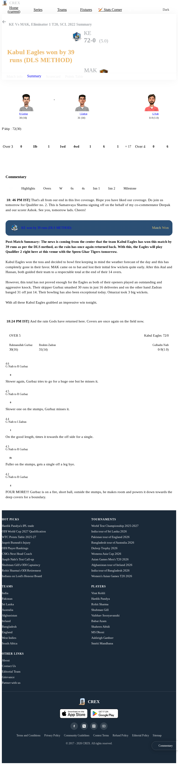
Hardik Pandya (100, 598)
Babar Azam (98, 621)
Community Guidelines (76, 735)
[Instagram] (94, 726)
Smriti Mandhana (102, 643)
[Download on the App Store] (74, 713)
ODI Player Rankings (15, 548)
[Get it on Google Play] (104, 713)
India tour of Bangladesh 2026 (110, 570)
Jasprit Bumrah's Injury (16, 542)
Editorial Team (11, 671)
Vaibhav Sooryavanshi (105, 615)
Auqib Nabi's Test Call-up (18, 559)
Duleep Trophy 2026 (104, 548)
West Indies (9, 638)
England (7, 632)
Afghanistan (9, 615)
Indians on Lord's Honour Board (22, 576)
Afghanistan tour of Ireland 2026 (111, 565)
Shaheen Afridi (100, 626)
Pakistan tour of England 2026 (110, 537)
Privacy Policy (52, 735)
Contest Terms (101, 735)
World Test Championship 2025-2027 (115, 526)
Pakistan (7, 598)
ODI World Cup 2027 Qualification (24, 531)
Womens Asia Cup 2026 (106, 553)
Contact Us (9, 666)
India (5, 593)
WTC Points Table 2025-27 (19, 537)
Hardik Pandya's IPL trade (18, 526)
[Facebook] (74, 726)
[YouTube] (104, 726)
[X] (84, 726)
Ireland (6, 621)
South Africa (9, 643)
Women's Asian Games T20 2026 (111, 576)
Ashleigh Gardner (102, 638)
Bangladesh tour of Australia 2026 (112, 542)
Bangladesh (9, 626)
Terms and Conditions (28, 735)
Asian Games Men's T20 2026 (110, 559)
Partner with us (11, 682)
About (6, 660)
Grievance (8, 677)
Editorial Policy (140, 735)
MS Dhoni (97, 632)
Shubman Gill (100, 610)
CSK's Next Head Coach (17, 553)
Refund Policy (120, 735)
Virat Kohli (98, 593)
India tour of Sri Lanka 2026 (109, 531)
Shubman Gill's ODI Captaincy (21, 565)
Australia (7, 610)
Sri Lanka (8, 604)
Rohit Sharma (99, 604)
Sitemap (157, 735)
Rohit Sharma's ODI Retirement (21, 570)
